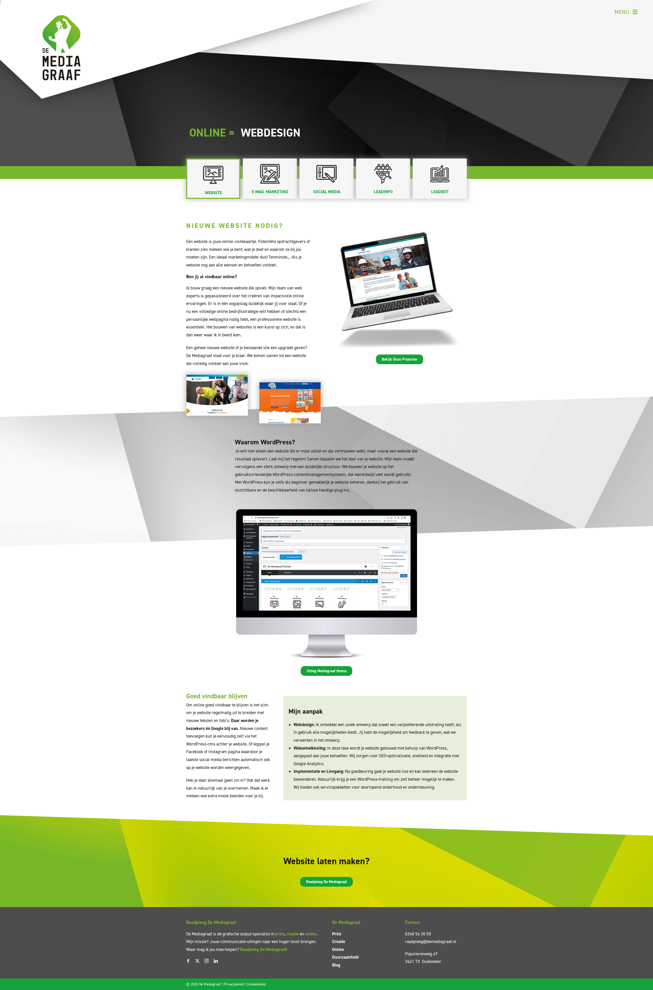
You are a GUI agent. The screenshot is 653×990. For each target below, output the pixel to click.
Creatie (338, 941)
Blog (336, 965)
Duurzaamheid (345, 957)
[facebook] (188, 961)
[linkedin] (216, 961)
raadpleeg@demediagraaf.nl (430, 941)
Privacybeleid (234, 984)
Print (336, 934)
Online (338, 949)
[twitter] (197, 961)
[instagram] (207, 961)
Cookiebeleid (256, 984)
